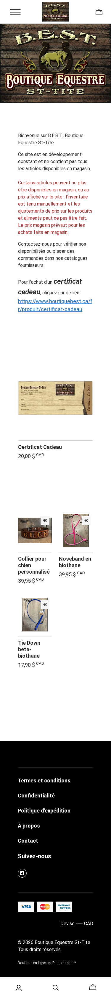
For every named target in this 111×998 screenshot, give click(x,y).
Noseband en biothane (75, 562)
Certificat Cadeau (40, 447)
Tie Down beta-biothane (29, 649)
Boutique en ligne (32, 963)
